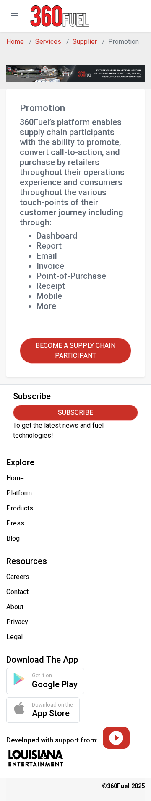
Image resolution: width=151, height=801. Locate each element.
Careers (17, 577)
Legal (14, 637)
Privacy (17, 622)
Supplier (85, 42)
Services (48, 42)
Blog (13, 538)
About (14, 607)
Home (15, 42)
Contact (17, 592)
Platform (19, 493)
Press (15, 523)
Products (19, 508)
